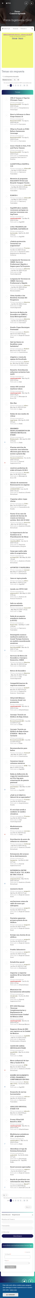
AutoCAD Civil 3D (24, 1187)
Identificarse (6, 1215)
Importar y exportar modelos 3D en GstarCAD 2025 (20, 975)
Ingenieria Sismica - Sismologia (18, 692)
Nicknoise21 (14, 439)
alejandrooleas (15, 879)
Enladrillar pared (17, 962)
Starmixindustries (16, 458)
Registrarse (16, 1215)
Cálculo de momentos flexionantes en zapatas (20, 484)
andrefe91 (13, 1155)
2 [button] (13, 85)
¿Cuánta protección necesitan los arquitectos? (18, 243)
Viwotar (27, 248)
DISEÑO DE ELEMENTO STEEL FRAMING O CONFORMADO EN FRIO (19, 1077)
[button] (8, 85)
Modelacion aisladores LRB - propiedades (19, 1135)
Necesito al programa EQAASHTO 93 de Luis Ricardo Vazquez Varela (19, 180)
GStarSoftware (24, 710)
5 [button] (20, 85)
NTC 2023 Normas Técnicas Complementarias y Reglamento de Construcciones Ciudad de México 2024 (19, 1011)
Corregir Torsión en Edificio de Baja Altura (19, 716)
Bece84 (26, 472)
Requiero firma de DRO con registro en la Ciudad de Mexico (20, 1031)
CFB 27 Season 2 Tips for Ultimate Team (20, 99)
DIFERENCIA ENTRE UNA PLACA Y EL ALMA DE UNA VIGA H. (20, 872)
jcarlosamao (14, 787)
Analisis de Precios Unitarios (18, 597)
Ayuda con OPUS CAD (18, 589)
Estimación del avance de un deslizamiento (19, 855)
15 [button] (24, 85)
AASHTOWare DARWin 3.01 (19, 165)
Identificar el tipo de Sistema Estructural (18, 1150)
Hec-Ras (13, 403)
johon (26, 405)
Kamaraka (13, 625)
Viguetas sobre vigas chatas (18, 500)
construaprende (15, 218)
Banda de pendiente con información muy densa (20, 1180)
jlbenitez (27, 269)
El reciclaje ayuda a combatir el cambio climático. (18, 812)
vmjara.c (27, 1169)
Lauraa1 (26, 570)
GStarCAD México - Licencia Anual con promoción (18, 700)
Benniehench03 (15, 104)
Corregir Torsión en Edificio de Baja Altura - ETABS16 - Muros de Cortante (19, 732)
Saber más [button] (13, 1290)
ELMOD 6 (13, 195)
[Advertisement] (18, 53)
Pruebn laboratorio (17, 949)
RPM (25, 766)
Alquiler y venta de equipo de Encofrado (18, 358)
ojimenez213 (14, 593)
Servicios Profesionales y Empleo (18, 545)
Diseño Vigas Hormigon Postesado (20, 328)
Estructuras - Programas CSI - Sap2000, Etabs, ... (18, 1160)
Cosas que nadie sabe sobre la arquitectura (18, 552)
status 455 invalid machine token (17, 388)
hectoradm (14, 233)
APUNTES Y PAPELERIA (20, 567)
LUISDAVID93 (15, 489)
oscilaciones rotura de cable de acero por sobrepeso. (19, 903)
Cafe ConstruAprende (16, 273)
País (6, 1260)
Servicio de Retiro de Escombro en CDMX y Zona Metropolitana (18, 314)
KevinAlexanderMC (17, 721)
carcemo (27, 831)
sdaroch (26, 1111)
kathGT (26, 688)
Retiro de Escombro (18, 671)
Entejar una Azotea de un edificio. (20, 936)
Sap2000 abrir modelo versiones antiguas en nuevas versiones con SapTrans (19, 211)
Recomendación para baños (18, 749)
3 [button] (15, 85)
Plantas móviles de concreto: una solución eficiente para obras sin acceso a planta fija (19, 450)
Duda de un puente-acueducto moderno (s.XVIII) (18, 618)
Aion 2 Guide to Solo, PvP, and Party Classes (20, 147)
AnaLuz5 (27, 753)
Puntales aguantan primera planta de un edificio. (18, 920)
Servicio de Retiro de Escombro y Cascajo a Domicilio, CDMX (18, 658)
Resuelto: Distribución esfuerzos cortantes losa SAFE (20, 372)
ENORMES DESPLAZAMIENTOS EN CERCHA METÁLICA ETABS (20, 431)
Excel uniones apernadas (20, 1167)
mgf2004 (27, 1036)
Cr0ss (26, 503)
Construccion (23, 352)
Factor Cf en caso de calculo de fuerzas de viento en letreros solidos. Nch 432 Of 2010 (19, 517)
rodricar (27, 1096)
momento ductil (16, 889)
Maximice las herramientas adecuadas (20, 991)
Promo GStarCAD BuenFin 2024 (17, 1120)
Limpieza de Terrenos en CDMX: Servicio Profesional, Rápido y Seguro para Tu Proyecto (20, 263)
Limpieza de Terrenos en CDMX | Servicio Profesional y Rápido (20, 281)
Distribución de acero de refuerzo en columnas (20, 840)
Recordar (6, 1232)
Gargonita (13, 860)
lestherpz (27, 844)
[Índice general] (17, 12)
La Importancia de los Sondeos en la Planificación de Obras (19, 534)
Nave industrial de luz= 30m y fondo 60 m (19, 1061)
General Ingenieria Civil (17, 462)
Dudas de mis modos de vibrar (19, 415)
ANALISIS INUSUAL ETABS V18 (18, 1107)
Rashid (26, 349)
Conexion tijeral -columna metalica (17, 762)
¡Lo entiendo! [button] (10, 1294)
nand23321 (14, 1052)
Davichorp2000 (15, 647)
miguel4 (27, 891)
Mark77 (26, 1184)
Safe (20, 382)
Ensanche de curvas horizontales (18, 1093)
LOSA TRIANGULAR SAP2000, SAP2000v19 (19, 228)
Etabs (20, 424)
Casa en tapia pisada (18, 578)
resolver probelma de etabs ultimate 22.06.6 (19, 469)
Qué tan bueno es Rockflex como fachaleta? (17, 344)
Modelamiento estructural (16, 827)
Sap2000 (21, 222)
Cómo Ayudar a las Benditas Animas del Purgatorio (18, 297)
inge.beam (13, 420)
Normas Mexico (24, 1024)
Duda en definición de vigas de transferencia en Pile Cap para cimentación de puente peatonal (19, 778)
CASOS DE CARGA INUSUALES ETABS (18, 1047)
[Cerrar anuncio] (32, 34)
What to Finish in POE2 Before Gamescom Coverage (19, 131)
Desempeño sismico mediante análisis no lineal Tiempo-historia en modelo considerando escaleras (20, 639)
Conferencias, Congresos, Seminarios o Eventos (19, 157)
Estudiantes (23, 573)
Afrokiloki (14, 996)
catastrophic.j (15, 1140)
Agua (20, 409)
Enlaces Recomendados (17, 290)
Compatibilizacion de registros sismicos (19, 684)
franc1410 (27, 608)
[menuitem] (8, 3)
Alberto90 (27, 168)
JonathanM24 (15, 541)
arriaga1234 (14, 557)
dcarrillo (27, 522)
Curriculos (22, 124)
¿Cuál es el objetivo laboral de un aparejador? (20, 796)
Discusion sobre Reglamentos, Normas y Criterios (19, 253)
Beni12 (26, 332)
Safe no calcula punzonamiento (16, 604)
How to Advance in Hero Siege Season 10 (20, 115)
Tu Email (8, 1254)
